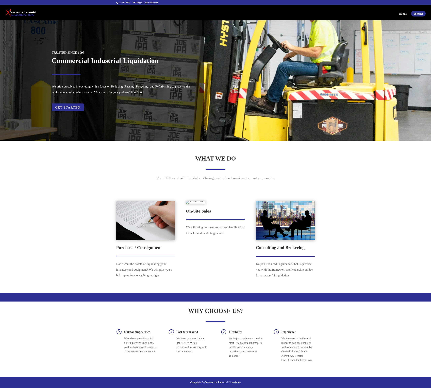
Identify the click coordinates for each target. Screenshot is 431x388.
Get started (67, 107)
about (403, 13)
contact (418, 13)
